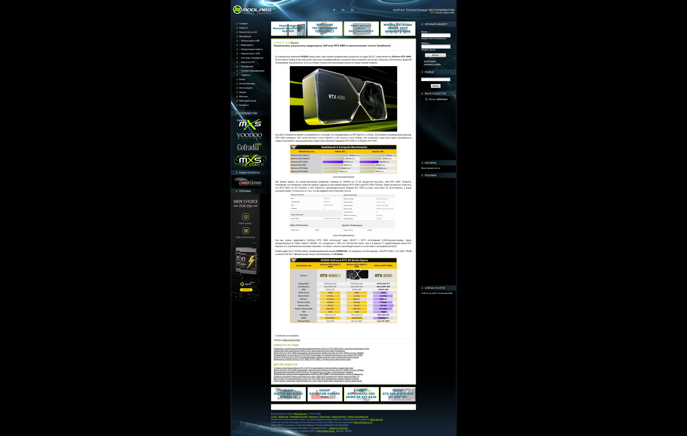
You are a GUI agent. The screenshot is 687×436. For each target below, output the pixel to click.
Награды (313, 416)
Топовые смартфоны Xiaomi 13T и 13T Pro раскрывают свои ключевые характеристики (313, 368)
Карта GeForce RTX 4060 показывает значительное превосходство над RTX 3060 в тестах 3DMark (319, 353)
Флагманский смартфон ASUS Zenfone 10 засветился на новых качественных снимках (313, 372)
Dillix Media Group (325, 431)
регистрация (429, 61)
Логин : (425, 32)
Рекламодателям (298, 416)
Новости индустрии (291, 340)
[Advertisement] (436, 231)
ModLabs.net (300, 414)
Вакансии (283, 416)
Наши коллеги (339, 416)
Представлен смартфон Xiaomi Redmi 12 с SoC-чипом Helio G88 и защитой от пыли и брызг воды (318, 381)
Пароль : (426, 43)
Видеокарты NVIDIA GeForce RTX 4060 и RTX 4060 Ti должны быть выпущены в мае (312, 359)
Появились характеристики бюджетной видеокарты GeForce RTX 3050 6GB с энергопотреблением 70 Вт (321, 349)
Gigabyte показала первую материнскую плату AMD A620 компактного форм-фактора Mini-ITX (316, 376)
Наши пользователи (358, 416)
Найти (435, 86)
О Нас (274, 416)
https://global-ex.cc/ (363, 422)
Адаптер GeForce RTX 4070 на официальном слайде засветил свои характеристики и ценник (316, 357)
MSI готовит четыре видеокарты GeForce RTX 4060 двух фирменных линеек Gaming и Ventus (316, 379)
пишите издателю (338, 428)
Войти (435, 55)
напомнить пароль (432, 64)
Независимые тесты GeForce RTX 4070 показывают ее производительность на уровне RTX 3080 (318, 355)
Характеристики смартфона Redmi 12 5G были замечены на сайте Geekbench (309, 351)
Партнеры (325, 416)
